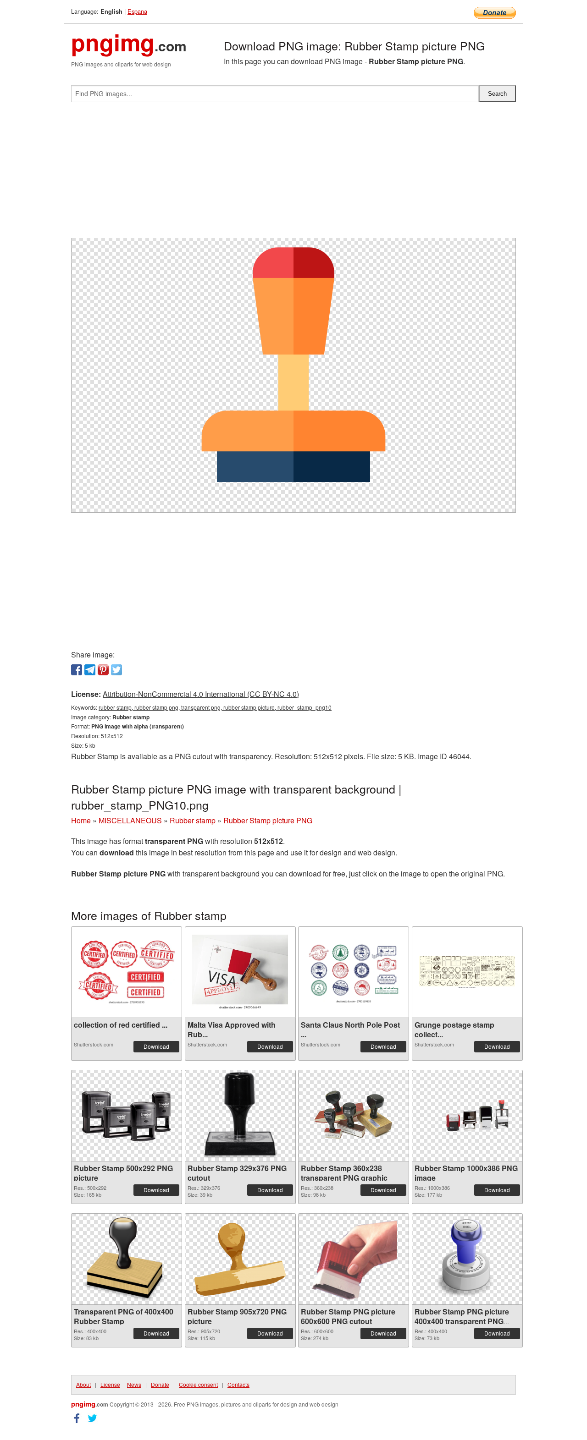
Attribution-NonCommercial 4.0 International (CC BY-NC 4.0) (201, 694)
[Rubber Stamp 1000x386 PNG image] (467, 1115)
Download (156, 1046)
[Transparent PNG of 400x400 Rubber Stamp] (126, 1259)
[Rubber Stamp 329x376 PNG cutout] (240, 1115)
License (110, 1384)
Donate (160, 1384)
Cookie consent (198, 1384)
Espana (137, 11)
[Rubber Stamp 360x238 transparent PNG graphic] (353, 1115)
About (83, 1384)
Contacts (238, 1384)
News (134, 1384)
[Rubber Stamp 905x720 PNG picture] (240, 1259)
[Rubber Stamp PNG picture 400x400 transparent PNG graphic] (467, 1259)
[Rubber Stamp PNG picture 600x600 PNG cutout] (353, 1259)
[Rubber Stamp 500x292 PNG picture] (126, 1115)
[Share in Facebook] (76, 669)
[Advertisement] (293, 174)
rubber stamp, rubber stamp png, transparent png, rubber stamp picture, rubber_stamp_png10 (215, 707)
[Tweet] (116, 669)
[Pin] (103, 669)
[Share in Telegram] (89, 669)
